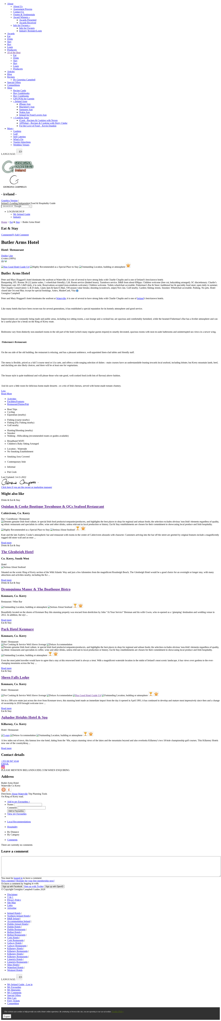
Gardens (17, 131)
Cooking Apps (21, 117)
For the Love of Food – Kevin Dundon (37, 125)
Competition (13, 1003)
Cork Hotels (13, 937)
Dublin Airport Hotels (17, 924)
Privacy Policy (14, 900)
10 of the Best (13, 52)
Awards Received (27, 22)
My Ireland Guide (21, 214)
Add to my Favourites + (18, 801)
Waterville (61, 298)
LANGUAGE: (8, 154)
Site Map (11, 902)
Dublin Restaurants (16, 929)
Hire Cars (11, 998)
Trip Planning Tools (37, 794)
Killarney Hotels (15, 948)
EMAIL (5, 764)
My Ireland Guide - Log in (19, 984)
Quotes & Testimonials (24, 14)
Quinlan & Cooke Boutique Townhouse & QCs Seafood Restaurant (52, 506)
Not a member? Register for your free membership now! (27, 880)
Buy (9, 44)
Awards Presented (27, 20)
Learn (10, 47)
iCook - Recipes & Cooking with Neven (38, 120)
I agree (7, 1016)
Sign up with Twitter (34, 886)
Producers (12, 50)
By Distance (13, 832)
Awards (11, 33)
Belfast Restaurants (16, 935)
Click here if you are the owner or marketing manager (26, 487)
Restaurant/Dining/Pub (18, 404)
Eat (8, 36)
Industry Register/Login (30, 31)
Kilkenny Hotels (15, 954)
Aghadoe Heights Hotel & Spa (24, 717)
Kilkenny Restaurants (17, 956)
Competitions (13, 85)
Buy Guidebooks (21, 93)
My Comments (14, 992)
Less (3, 391)
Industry (17, 217)
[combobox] (19, 152)
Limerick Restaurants (17, 962)
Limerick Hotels (15, 959)
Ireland (140, 298)
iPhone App (25, 104)
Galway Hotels (14, 943)
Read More (6, 393)
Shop (9, 88)
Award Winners (21, 17)
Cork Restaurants (15, 940)
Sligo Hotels (13, 964)
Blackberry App (26, 107)
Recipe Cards (19, 90)
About (10, 3)
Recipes (11, 77)
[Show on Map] (4, 791)
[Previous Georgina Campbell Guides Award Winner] (77, 528)
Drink (10, 39)
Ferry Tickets (13, 1000)
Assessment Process (22, 9)
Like (11, 255)
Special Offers (14, 82)
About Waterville (19, 794)
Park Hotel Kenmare (17, 629)
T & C (10, 897)
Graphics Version (9, 200)
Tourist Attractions (22, 142)
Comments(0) (7, 234)
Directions (6, 794)
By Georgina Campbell (24, 79)
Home (4, 222)
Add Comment (22, 234)
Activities (11, 398)
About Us (18, 6)
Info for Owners (21, 25)
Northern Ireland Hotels (18, 916)
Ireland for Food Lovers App (33, 115)
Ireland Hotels (14, 913)
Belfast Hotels (14, 932)
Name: (10, 804)
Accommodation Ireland (18, 921)
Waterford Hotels (15, 967)
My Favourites (14, 987)
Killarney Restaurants (17, 951)
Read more (6, 542)
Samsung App (26, 109)
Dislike (4, 255)
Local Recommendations (19, 821)
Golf (15, 134)
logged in (18, 878)
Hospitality (12, 827)
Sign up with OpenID (54, 886)
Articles (11, 71)
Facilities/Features (15, 401)
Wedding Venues (21, 144)
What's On (18, 139)
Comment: (12, 807)
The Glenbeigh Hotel (17, 552)
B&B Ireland (13, 918)
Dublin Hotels (14, 926)
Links (10, 905)
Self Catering (19, 136)
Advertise (11, 908)
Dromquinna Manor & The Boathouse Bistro (36, 589)
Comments (12, 839)
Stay (9, 41)
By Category (13, 834)
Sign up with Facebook (12, 886)
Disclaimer (12, 894)
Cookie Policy (118, 1011)
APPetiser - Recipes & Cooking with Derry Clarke (43, 123)
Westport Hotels (14, 970)
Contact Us (18, 12)
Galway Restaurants (16, 945)
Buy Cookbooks (21, 96)
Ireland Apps (20, 101)
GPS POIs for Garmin (23, 98)
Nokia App (24, 112)
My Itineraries (13, 990)
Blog (9, 74)
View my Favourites (16, 814)
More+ (10, 128)
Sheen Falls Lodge (15, 677)
